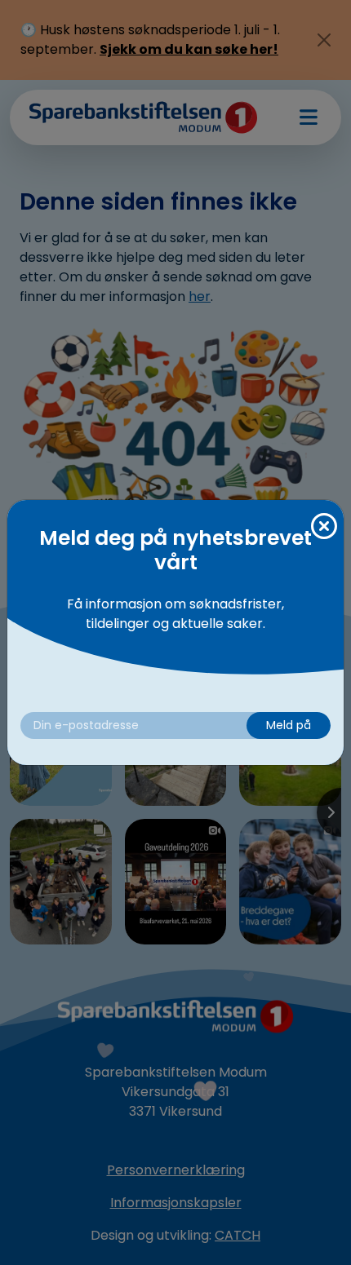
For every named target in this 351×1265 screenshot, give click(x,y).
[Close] (324, 526)
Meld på (288, 725)
